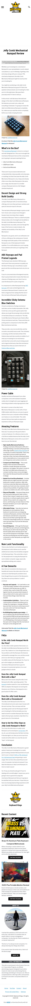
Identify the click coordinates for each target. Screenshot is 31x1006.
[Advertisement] (15, 30)
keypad (4, 684)
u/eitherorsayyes (12, 137)
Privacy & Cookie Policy (12, 992)
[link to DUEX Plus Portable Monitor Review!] (15, 872)
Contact (18, 988)
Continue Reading (15, 857)
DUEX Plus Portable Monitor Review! (15, 885)
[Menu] (2, 7)
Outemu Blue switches (8, 348)
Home (6, 988)
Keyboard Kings (15, 805)
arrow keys (22, 730)
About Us (15, 955)
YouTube (12, 988)
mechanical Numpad (10, 151)
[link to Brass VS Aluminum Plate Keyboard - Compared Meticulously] (15, 827)
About (25, 988)
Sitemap (23, 992)
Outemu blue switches (20, 450)
